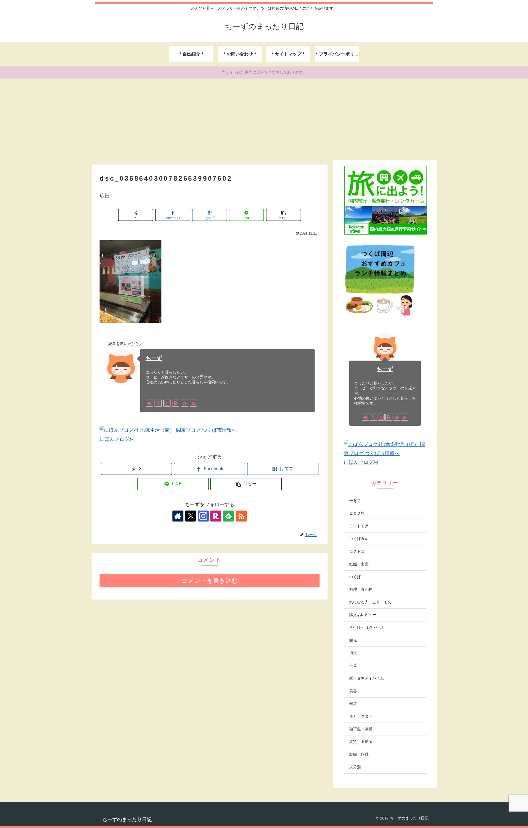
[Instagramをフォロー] (166, 403)
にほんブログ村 (117, 439)
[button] (283, 215)
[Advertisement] (264, 118)
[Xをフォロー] (158, 403)
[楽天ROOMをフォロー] (175, 403)
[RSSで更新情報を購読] (193, 403)
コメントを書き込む (210, 580)
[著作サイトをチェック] (149, 403)
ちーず (154, 358)
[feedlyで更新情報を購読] (184, 403)
